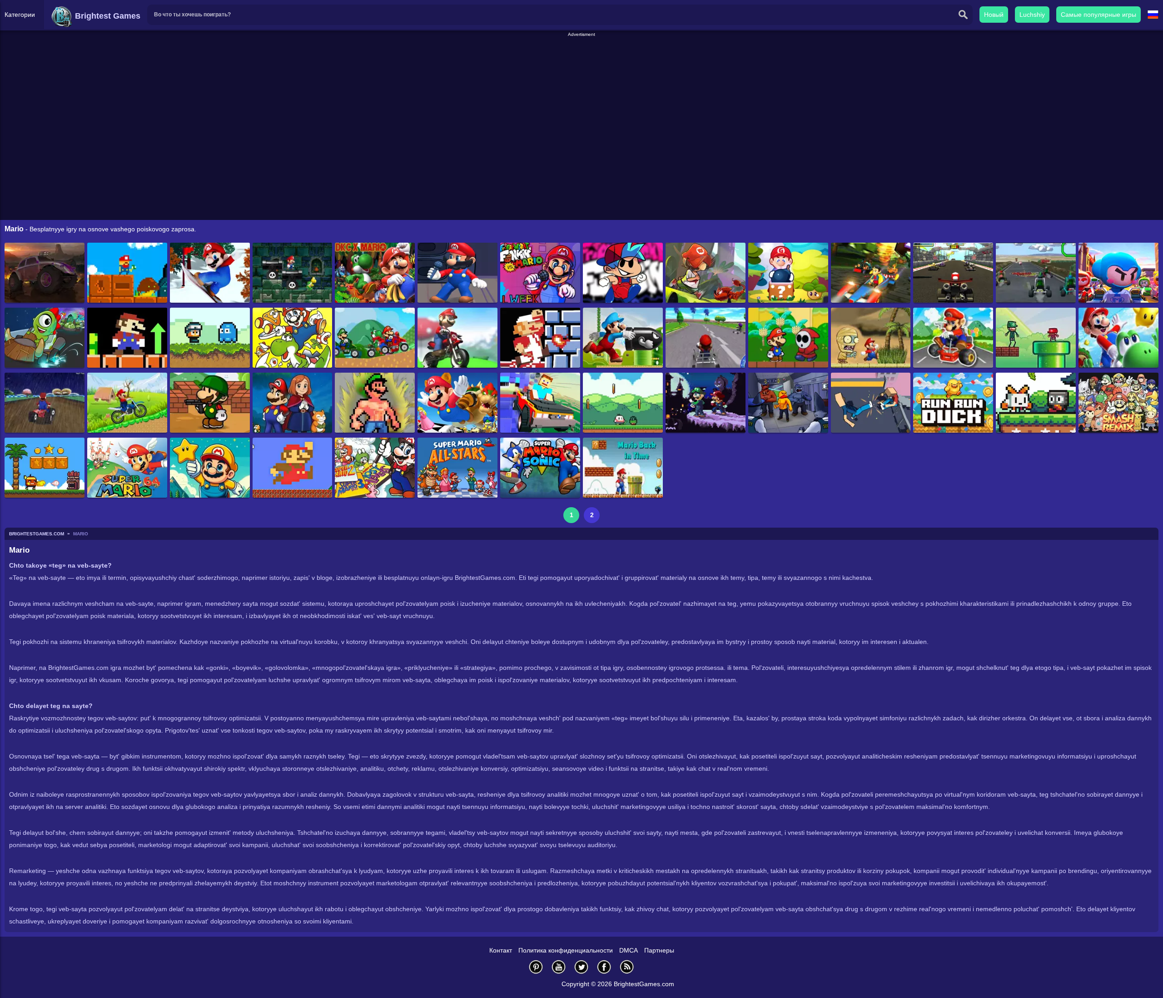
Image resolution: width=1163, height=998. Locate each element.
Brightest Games (106, 15)
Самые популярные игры (1098, 14)
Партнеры (659, 950)
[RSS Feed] (627, 967)
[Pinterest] (536, 967)
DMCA (628, 950)
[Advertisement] (581, 58)
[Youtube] (559, 967)
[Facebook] (604, 967)
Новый (994, 14)
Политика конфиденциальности (565, 950)
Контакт (500, 950)
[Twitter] (581, 967)
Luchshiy (1032, 14)
